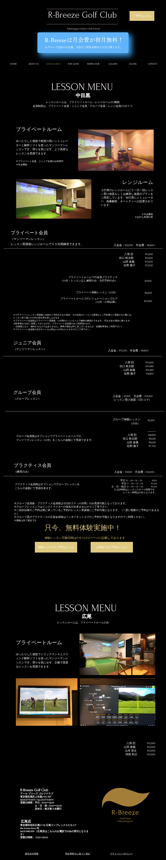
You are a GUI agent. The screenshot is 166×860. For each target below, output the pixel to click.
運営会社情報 (31, 853)
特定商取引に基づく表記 (77, 853)
